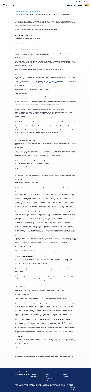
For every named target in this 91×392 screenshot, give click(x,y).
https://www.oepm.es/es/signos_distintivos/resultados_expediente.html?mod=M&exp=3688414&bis (38, 82)
